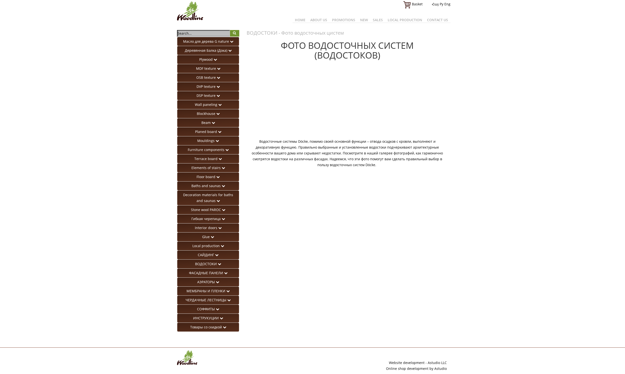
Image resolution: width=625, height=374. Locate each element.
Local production (405, 20)
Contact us (437, 20)
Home (300, 20)
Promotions (343, 20)
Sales (378, 20)
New (364, 20)
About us (318, 20)
